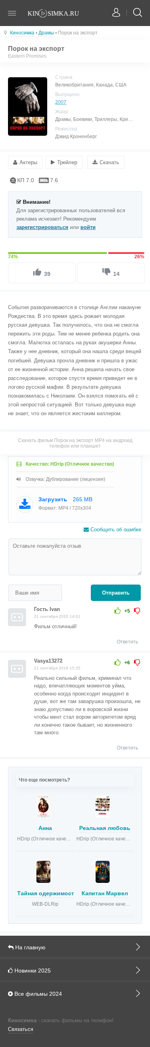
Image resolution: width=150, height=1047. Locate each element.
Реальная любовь (104, 828)
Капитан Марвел (105, 893)
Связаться (20, 1029)
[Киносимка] (58, 14)
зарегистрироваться (42, 227)
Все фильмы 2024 (37, 994)
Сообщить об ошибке (115, 530)
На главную (30, 947)
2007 (60, 102)
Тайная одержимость (47, 893)
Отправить (116, 593)
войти (88, 227)
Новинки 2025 (32, 970)
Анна (45, 828)
